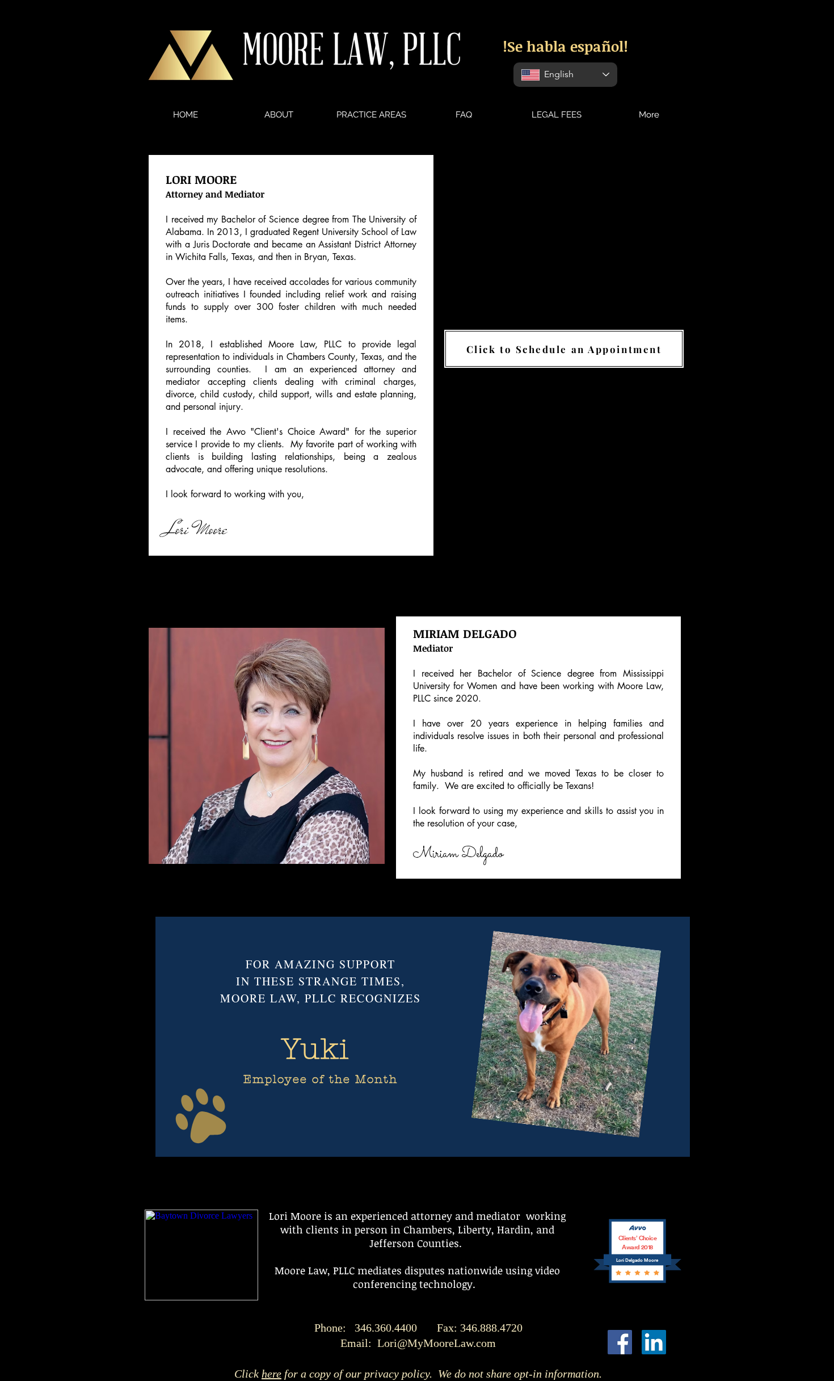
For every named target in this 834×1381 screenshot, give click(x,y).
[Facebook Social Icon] (620, 1342)
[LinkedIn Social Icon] (654, 1342)
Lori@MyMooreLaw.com (436, 1343)
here (271, 1373)
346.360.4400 (439, 1327)
